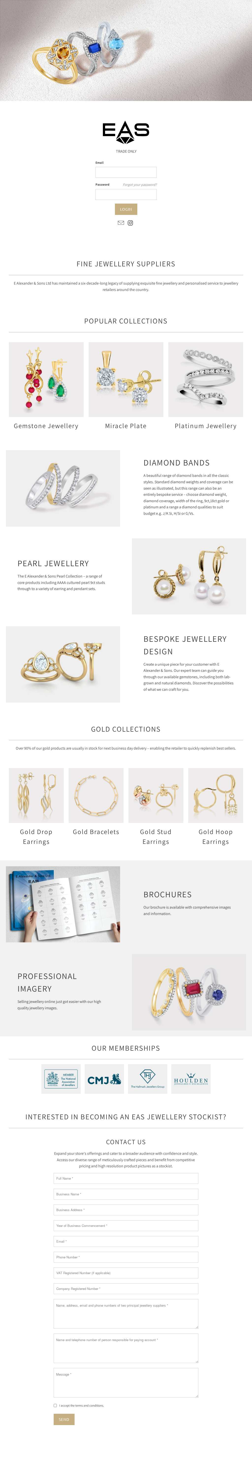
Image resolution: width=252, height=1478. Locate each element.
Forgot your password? (140, 184)
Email (99, 163)
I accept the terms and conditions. (81, 1405)
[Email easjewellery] (121, 223)
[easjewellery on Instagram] (130, 223)
